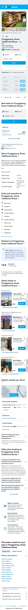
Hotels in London (6, 576)
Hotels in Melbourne (7, 563)
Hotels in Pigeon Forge (8, 565)
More (2, 168)
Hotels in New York (7, 572)
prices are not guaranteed (11, 589)
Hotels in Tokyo (6, 581)
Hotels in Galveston (7, 578)
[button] (2, 7)
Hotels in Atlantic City (7, 574)
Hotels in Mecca (6, 561)
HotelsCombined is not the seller (11, 593)
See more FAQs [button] (14, 494)
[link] (10, 307)
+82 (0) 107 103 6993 (8, 47)
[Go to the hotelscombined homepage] (11, 7)
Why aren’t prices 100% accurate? (11, 599)
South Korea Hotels (9, 606)
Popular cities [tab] (6, 551)
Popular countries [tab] (17, 551)
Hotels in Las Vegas (7, 559)
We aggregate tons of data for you (11, 596)
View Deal (21, 303)
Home (1, 606)
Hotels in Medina (6, 570)
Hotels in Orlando (6, 567)
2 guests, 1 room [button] (7, 59)
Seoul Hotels (20, 606)
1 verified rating (15, 49)
